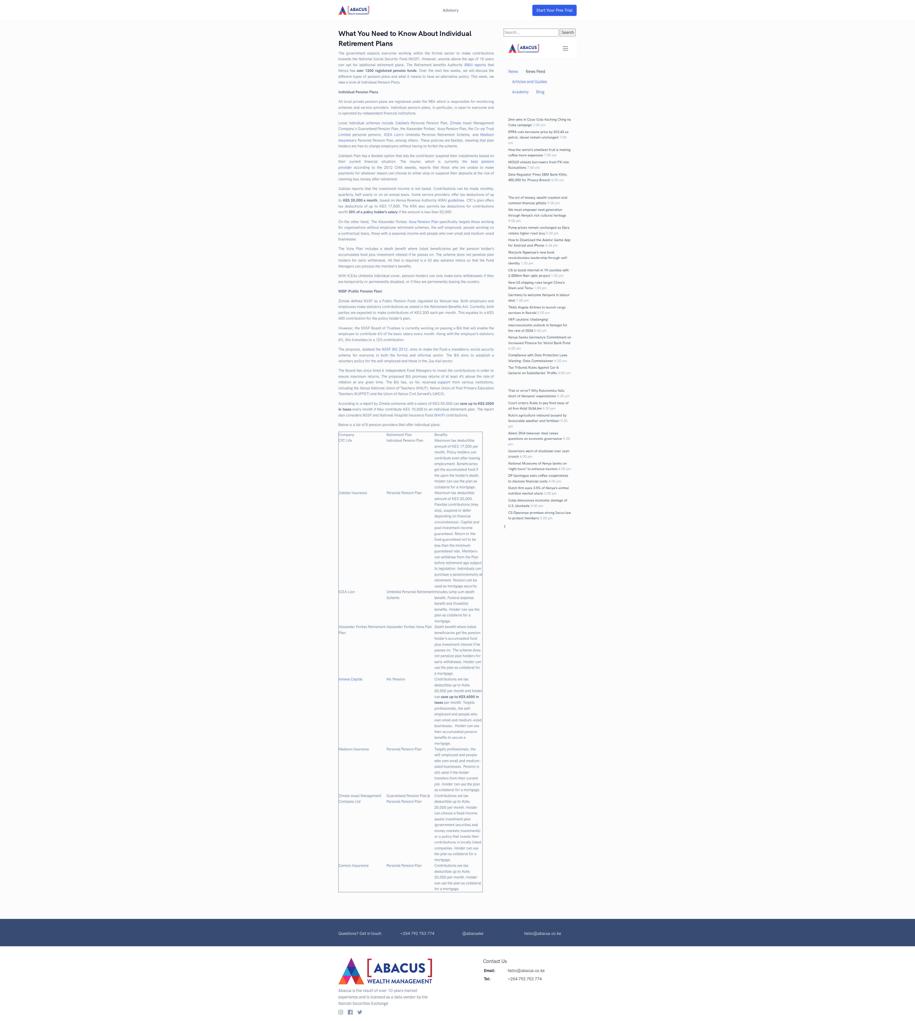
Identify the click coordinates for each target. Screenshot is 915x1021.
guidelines (456, 200)
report (368, 403)
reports (480, 65)
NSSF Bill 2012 (394, 349)
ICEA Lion (392, 135)
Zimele (455, 123)
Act (465, 307)
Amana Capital (350, 679)
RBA (468, 65)
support (444, 382)
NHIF (439, 415)
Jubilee (401, 123)
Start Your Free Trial (554, 10)
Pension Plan (423, 222)
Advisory (451, 10)
